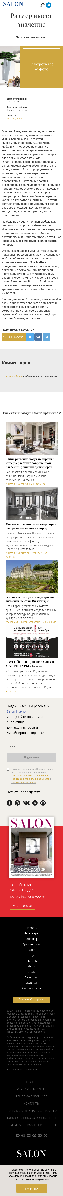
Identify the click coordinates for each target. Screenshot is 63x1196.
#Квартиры (24, 553)
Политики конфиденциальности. (33, 1179)
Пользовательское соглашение (31, 1118)
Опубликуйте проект (31, 999)
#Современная (39, 553)
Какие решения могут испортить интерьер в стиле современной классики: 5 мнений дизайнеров (30, 463)
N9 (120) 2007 (14, 118)
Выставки (31, 960)
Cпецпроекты (31, 988)
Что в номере (22, 905)
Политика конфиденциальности (31, 1125)
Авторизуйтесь (13, 376)
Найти (43, 5)
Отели (31, 971)
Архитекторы (31, 944)
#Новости (11, 691)
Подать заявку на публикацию (31, 1110)
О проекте (31, 1082)
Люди (32, 955)
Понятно (31, 1188)
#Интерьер (11, 484)
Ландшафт (31, 939)
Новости (31, 928)
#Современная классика (31, 484)
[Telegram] (46, 337)
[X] (30, 337)
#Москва (10, 557)
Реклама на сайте (31, 1089)
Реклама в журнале (31, 1096)
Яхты (31, 966)
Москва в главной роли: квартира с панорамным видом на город (31, 526)
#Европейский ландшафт (42, 622)
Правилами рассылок (23, 782)
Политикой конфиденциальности (30, 779)
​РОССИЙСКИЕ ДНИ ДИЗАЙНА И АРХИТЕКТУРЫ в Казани (30, 664)
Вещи (31, 949)
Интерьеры (31, 933)
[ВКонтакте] (38, 337)
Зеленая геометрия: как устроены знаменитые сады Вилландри (30, 599)
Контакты (32, 1103)
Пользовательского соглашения (30, 775)
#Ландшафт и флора (16, 622)
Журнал (31, 982)
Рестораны (31, 977)
